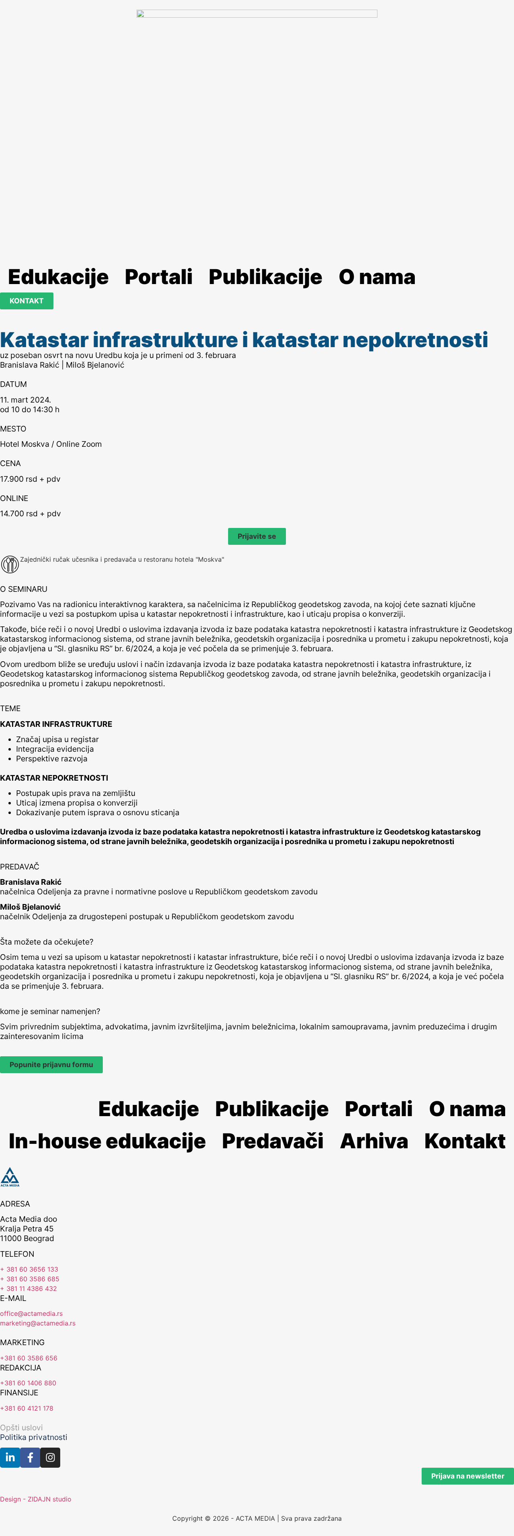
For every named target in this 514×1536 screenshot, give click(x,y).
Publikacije (265, 276)
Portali (159, 276)
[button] (257, 536)
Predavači (273, 1140)
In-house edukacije (107, 1140)
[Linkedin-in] (10, 1458)
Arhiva (374, 1140)
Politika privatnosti (33, 1437)
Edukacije (58, 276)
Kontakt (465, 1140)
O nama (377, 276)
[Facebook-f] (30, 1458)
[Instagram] (50, 1458)
